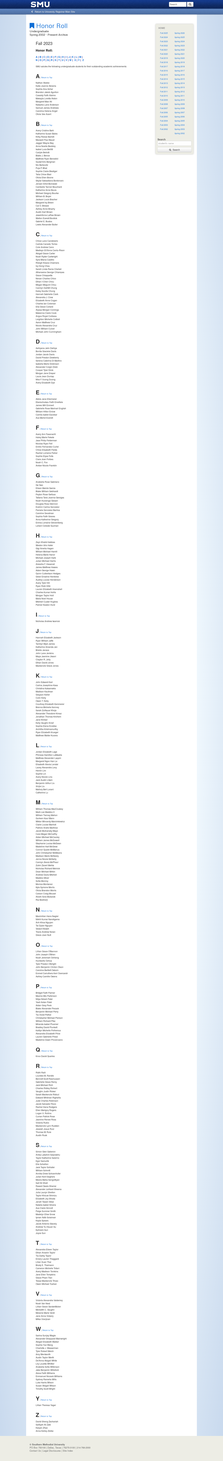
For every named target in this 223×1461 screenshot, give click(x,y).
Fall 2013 (164, 83)
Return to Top (46, 77)
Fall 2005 (164, 116)
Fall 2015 (164, 74)
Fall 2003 (164, 125)
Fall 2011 (164, 91)
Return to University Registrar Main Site (54, 11)
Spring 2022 (180, 49)
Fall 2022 (164, 45)
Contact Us (35, 1450)
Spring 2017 (180, 70)
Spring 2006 (180, 116)
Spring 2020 (180, 58)
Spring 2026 (180, 33)
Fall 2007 (164, 108)
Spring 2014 (180, 83)
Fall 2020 (164, 54)
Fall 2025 (164, 33)
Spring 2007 (180, 112)
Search (175, 149)
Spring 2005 (180, 120)
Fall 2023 (164, 41)
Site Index (68, 1450)
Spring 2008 (180, 108)
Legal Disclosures (52, 1450)
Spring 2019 (180, 62)
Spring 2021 (180, 54)
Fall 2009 (164, 100)
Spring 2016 (180, 74)
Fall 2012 (164, 87)
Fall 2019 (164, 58)
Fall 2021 (164, 49)
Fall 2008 (164, 104)
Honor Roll (51, 25)
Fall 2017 (164, 66)
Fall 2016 (164, 70)
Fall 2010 (164, 95)
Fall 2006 (164, 112)
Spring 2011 (180, 95)
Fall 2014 (164, 79)
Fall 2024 (164, 37)
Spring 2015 (180, 79)
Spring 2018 (180, 66)
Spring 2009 (180, 104)
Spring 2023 (180, 45)
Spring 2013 (180, 87)
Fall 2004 (164, 120)
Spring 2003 (180, 129)
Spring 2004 (180, 125)
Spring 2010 (180, 100)
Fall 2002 (164, 129)
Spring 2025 (180, 37)
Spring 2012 (180, 91)
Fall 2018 (164, 62)
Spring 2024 (180, 41)
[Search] (190, 4)
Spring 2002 (180, 133)
